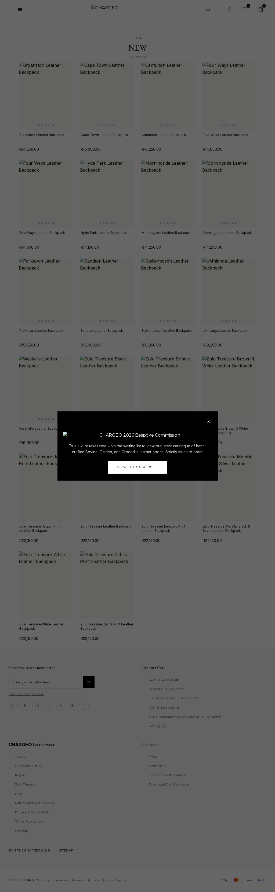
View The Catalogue (137, 467)
